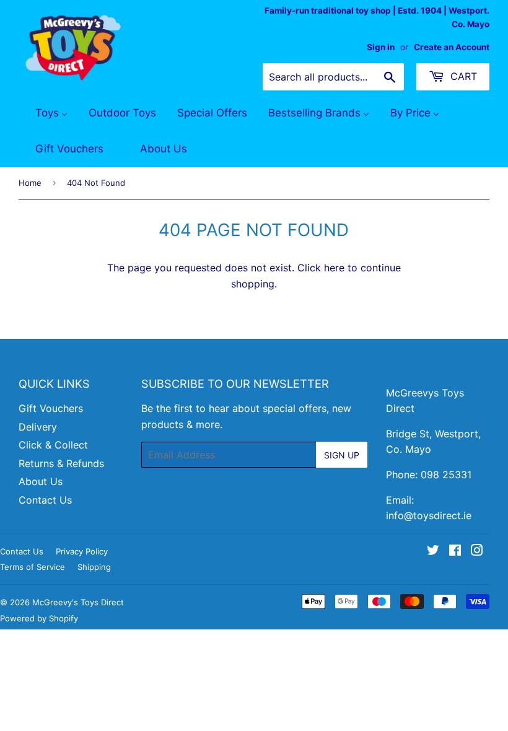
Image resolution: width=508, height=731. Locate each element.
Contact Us (45, 500)
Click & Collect (53, 445)
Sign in (381, 47)
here (334, 267)
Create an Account (451, 47)
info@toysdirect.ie (428, 515)
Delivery (38, 427)
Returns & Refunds (61, 463)
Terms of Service (32, 567)
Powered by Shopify (39, 618)
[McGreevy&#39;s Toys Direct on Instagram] (477, 551)
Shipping (94, 567)
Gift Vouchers (51, 408)
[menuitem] (43, 113)
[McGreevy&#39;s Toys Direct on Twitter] (433, 551)
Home (30, 183)
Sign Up (341, 455)
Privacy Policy (82, 551)
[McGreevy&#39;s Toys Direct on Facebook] (455, 551)
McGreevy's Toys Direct (78, 602)
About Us (41, 481)
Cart (462, 76)
